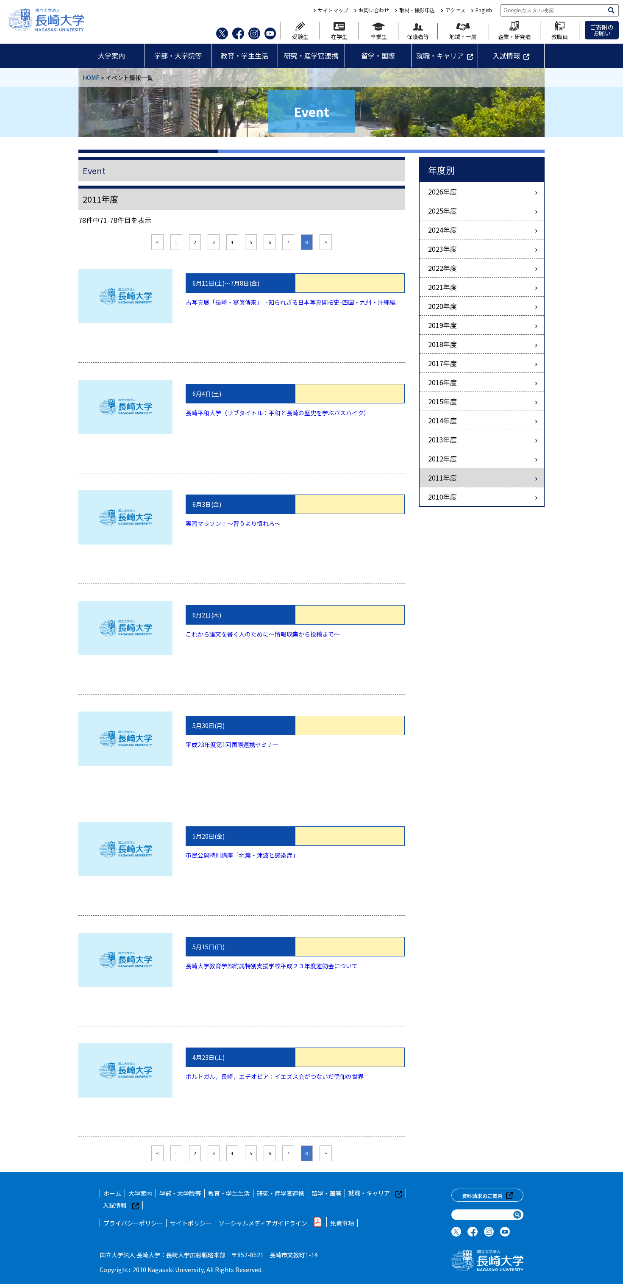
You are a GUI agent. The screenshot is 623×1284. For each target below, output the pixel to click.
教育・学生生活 (244, 55)
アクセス (455, 10)
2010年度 (442, 497)
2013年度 (442, 439)
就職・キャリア (440, 55)
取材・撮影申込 (417, 10)
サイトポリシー (190, 1223)
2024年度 (442, 230)
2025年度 (442, 211)
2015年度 (442, 401)
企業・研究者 (514, 36)
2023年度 (442, 249)
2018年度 (442, 344)
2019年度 (442, 325)
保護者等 (418, 36)
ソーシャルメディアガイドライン (263, 1223)
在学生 (339, 36)
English (484, 10)
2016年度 (442, 382)
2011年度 (442, 477)
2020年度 (442, 306)
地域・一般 (463, 36)
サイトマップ (333, 10)
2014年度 (442, 420)
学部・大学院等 (178, 55)
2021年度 (442, 287)
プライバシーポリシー (133, 1223)
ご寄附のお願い (602, 30)
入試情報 (506, 55)
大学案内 (111, 55)
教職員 (559, 36)
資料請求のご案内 (482, 1195)
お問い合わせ (374, 10)
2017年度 (442, 363)
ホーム (112, 1193)
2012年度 (442, 458)
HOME (91, 77)
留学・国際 (378, 55)
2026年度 (442, 191)
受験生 (300, 36)
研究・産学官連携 (311, 55)
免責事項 (342, 1223)
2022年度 (442, 268)
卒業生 (378, 36)
